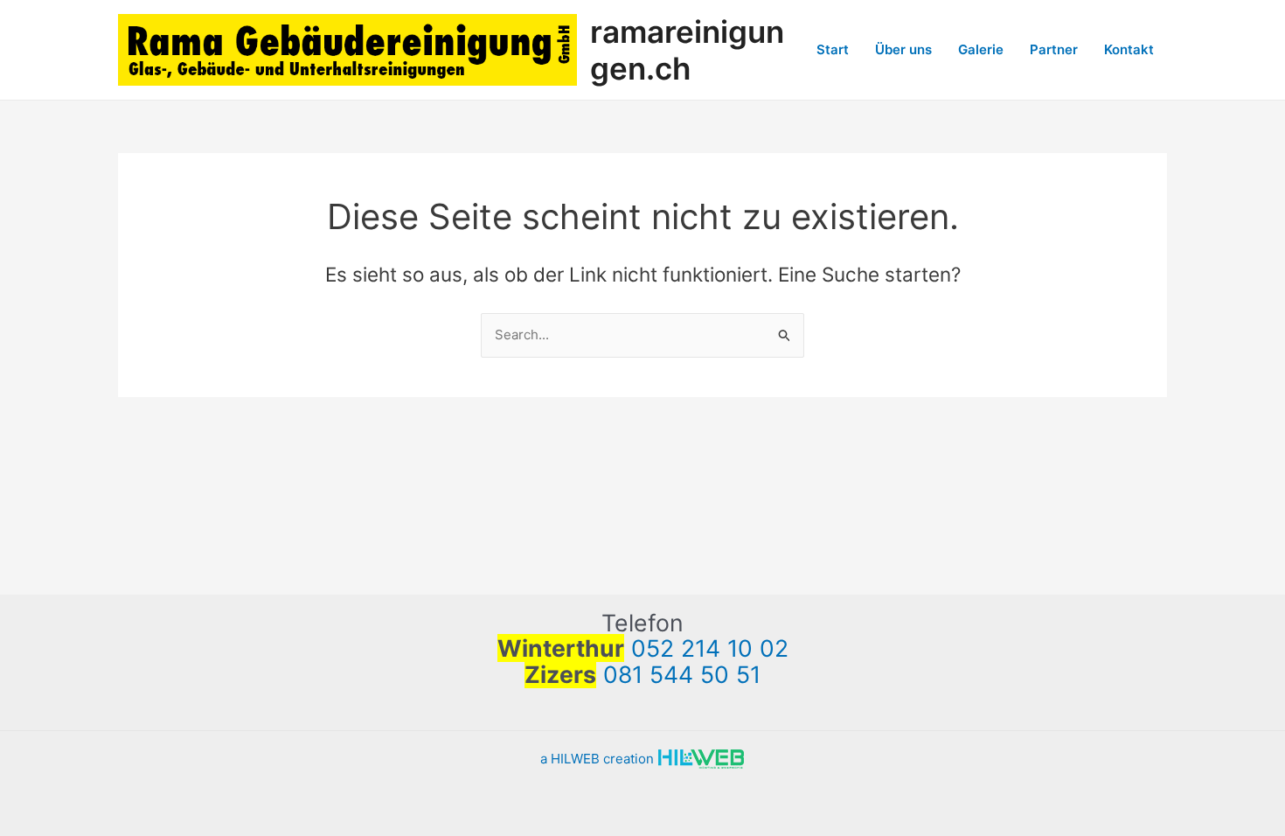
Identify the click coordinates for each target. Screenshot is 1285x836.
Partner (1054, 49)
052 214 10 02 (709, 648)
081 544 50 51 (682, 674)
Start (832, 49)
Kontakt (1129, 49)
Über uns (903, 49)
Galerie (981, 49)
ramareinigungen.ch (687, 50)
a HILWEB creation (598, 758)
